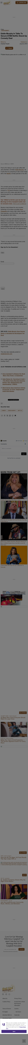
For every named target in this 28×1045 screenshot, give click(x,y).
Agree (14, 1031)
